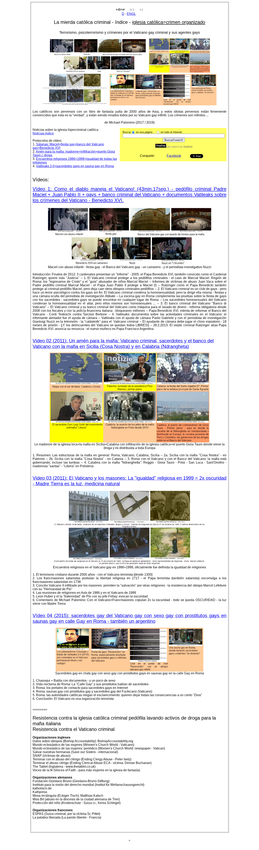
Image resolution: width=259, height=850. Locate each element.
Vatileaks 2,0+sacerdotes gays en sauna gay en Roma (75, 166)
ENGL (131, 14)
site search (172, 146)
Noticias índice (43, 133)
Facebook (174, 155)
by (185, 146)
